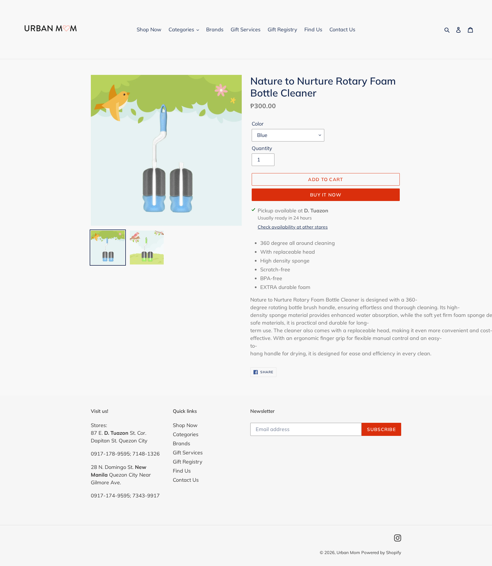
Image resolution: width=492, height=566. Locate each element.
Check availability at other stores (293, 227)
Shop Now (185, 425)
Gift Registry (187, 461)
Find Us (182, 470)
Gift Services (188, 452)
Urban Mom (348, 552)
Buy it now (325, 195)
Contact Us (186, 480)
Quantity (262, 148)
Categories (185, 434)
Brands (181, 443)
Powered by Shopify (381, 552)
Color (258, 123)
